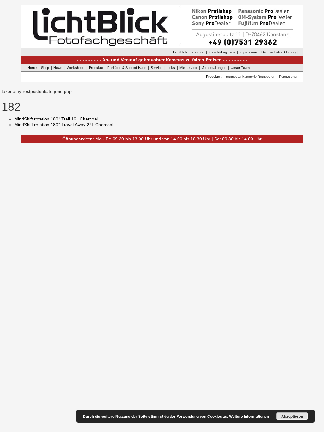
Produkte (96, 68)
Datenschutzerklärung (278, 52)
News (57, 68)
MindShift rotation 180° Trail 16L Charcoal (56, 118)
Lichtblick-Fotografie (188, 52)
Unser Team (240, 68)
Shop (45, 68)
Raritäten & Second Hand (126, 68)
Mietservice (188, 68)
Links (171, 68)
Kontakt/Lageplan (222, 52)
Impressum (248, 52)
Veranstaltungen (214, 68)
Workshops (75, 68)
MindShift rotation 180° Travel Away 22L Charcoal (63, 124)
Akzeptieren (292, 416)
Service (156, 68)
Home (32, 68)
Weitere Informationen (249, 416)
